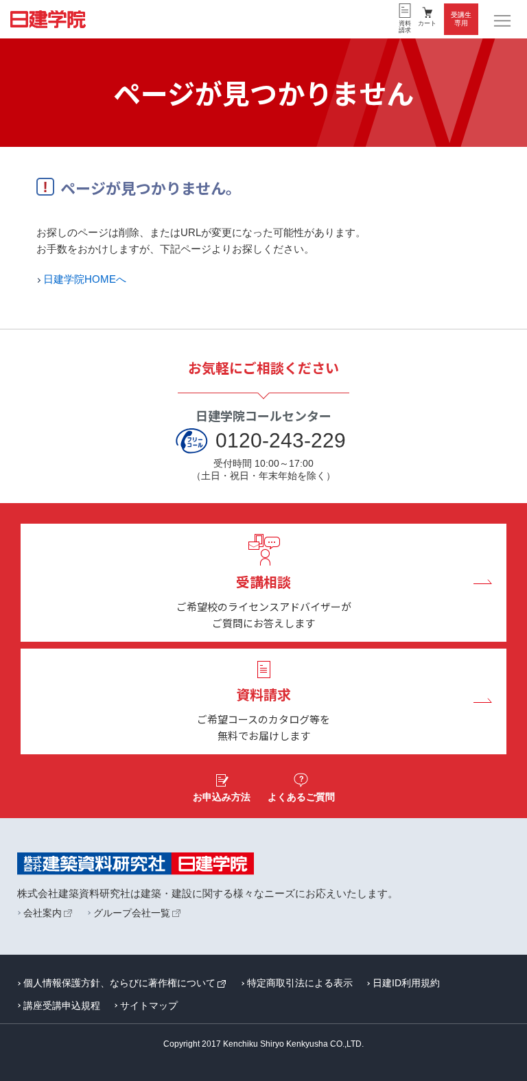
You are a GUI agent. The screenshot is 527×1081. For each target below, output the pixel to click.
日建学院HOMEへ (84, 279)
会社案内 (42, 912)
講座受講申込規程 (61, 1005)
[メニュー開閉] (503, 21)
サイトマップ (149, 1005)
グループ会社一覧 (131, 912)
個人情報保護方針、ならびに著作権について (119, 982)
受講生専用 (461, 19)
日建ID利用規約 (406, 982)
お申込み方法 (221, 796)
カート (427, 23)
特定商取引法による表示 (300, 982)
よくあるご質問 (301, 796)
